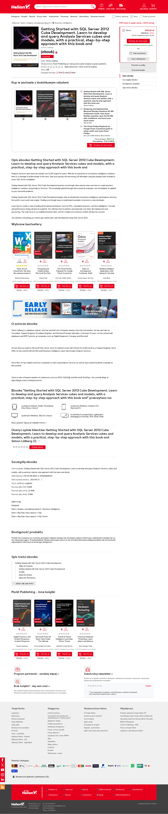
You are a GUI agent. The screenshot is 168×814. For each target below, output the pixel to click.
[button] (115, 244)
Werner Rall (88, 123)
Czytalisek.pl (86, 795)
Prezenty (14, 731)
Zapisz (148, 686)
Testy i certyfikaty (17, 734)
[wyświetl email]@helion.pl (56, 806)
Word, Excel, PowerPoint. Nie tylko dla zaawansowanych (22, 271)
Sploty (101, 795)
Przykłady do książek (91, 725)
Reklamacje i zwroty (55, 753)
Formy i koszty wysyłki (56, 730)
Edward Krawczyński (22, 278)
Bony (136, 16)
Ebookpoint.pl (137, 789)
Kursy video (42, 16)
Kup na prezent (139, 53)
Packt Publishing (59, 64)
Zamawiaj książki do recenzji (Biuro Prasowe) (136, 719)
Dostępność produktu (131, 84)
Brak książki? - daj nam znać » (32, 686)
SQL (40, 513)
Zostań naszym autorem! (93, 716)
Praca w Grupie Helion (128, 728)
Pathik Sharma (95, 136)
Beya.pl (68, 795)
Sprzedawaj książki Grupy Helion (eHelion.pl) (136, 716)
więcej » (114, 694)
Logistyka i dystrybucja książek (131, 731)
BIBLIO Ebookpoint (127, 722)
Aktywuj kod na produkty (20, 728)
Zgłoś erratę (16, 502)
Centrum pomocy (54, 713)
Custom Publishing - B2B (129, 725)
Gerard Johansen (22, 646)
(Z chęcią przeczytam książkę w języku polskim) (86, 64)
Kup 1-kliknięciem (138, 59)
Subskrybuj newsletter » (98, 673)
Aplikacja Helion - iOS (19, 739)
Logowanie (15, 713)
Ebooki (32, 16)
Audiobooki (54, 16)
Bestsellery (84, 16)
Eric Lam (87, 136)
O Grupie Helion (89, 713)
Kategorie (15, 16)
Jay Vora (90, 278)
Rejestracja (15, 716)
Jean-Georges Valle (85, 646)
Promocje (65, 16)
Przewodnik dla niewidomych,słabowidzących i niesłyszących (59, 717)
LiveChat (51, 747)
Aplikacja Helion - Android (20, 736)
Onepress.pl (52, 789)
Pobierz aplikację (121, 16)
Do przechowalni (138, 70)
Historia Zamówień (18, 719)
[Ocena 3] (54, 67)
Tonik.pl (154, 804)
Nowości (74, 16)
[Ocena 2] (51, 67)
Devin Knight (38, 646)
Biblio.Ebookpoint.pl (123, 795)
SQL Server (43, 516)
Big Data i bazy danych (27, 513)
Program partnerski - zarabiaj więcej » (36, 673)
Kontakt (50, 750)
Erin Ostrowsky (49, 646)
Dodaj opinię (37, 447)
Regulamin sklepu (54, 721)
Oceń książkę (89, 719)
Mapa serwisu (53, 744)
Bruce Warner (105, 136)
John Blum (106, 278)
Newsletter (51, 741)
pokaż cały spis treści (24, 583)
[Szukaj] (93, 6)
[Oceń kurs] (20, 447)
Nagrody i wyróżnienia (92, 728)
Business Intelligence (51, 509)
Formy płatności (53, 733)
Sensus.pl (68, 789)
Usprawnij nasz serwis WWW (58, 736)
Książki (24, 16)
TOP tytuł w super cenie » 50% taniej (136, 23)
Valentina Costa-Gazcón (64, 646)
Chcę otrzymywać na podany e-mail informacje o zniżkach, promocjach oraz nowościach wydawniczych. (113, 693)
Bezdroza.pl (120, 789)
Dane (13, 509)
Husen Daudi (82, 278)
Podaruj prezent (149, 16)
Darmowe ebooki (98, 16)
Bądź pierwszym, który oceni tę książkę (81, 67)
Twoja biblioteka (17, 722)
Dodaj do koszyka (138, 41)
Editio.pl (85, 789)
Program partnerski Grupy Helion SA (133, 713)
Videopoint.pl (53, 795)
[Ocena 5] (59, 67)
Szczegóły (129, 80)
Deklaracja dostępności (56, 727)
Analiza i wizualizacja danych (29, 509)
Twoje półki (15, 725)
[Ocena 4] (56, 67)
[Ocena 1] (48, 67)
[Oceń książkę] (55, 67)
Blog (49, 738)
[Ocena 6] (62, 67)
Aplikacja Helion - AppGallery (21, 742)
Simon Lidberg (52, 61)
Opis (127, 76)
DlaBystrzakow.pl (105, 789)
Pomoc (42, 423)
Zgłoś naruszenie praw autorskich (96, 731)
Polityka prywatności (55, 724)
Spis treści (129, 88)
